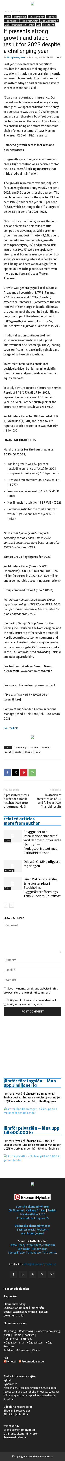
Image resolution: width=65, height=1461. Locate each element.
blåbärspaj (10, 1395)
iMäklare (9, 1350)
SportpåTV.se (16, 1252)
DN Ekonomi (16, 1210)
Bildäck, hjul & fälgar (16, 1414)
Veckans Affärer (36, 1210)
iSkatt (7, 1335)
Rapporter (10, 1296)
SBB (38, 25)
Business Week (26, 1229)
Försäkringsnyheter (29, 21)
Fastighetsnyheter (36, 17)
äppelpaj (9, 1399)
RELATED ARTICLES (19, 819)
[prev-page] (6, 905)
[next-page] (11, 905)
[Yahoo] (51, 1274)
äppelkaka (35, 1395)
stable (18, 751)
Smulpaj (46, 1387)
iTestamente (11, 1338)
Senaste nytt (48, 25)
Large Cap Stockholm (49, 21)
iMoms (17, 1335)
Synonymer (10, 1384)
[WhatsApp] (32, 772)
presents (46, 747)
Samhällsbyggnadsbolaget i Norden (19, 25)
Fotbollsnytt (33, 1245)
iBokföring (10, 1331)
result (8, 751)
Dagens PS (42, 1218)
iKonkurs (29, 1335)
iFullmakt (26, 1338)
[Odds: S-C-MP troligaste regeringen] (13, 866)
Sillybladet (24, 1248)
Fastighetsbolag (19, 17)
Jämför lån (37, 1308)
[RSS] (32, 1274)
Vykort (7, 1380)
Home (7, 11)
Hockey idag (39, 1248)
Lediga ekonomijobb (16, 1308)
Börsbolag (9, 870)
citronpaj (22, 1395)
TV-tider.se (49, 1252)
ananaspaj (21, 1391)
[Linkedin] (23, 1274)
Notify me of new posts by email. (25, 1004)
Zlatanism (48, 1245)
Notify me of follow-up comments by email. (32, 1000)
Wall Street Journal (32, 1233)
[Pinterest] (23, 772)
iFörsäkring (22, 1350)
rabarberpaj (49, 1395)
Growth (34, 747)
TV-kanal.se (33, 1252)
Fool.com (42, 1229)
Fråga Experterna (14, 1342)
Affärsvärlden (25, 1218)
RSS (6, 1357)
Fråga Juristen (35, 1342)
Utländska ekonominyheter (32, 1225)
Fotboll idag (17, 1245)
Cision (16, 11)
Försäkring (51, 17)
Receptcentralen (28, 1387)
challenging (21, 747)
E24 (42, 1214)
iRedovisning (26, 1331)
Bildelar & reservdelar (17, 1410)
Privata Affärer (29, 1214)
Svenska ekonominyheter (32, 1206)
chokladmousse (38, 1391)
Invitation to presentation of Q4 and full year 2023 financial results (48, 800)
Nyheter (11, 1361)
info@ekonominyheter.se (40, 1264)
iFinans (36, 1350)
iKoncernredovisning (48, 1331)
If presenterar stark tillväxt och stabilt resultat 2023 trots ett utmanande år (16, 800)
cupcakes (54, 1391)
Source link (11, 728)
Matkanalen (10, 1387)
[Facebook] (7, 772)
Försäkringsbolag (11, 21)
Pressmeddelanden (16, 1288)
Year (38, 751)
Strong (28, 751)
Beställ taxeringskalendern (20, 1311)
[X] (15, 772)
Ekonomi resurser (15, 1323)
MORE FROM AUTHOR (22, 823)
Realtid (52, 1210)
